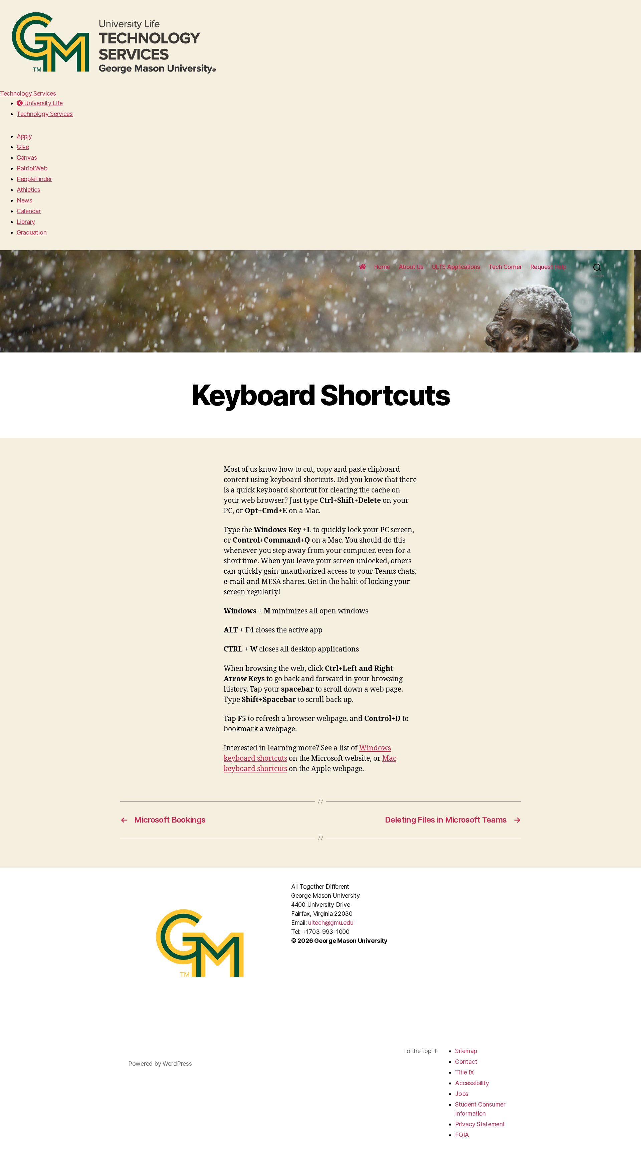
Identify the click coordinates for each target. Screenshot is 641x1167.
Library (26, 221)
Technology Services (28, 93)
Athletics (28, 189)
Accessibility (472, 1082)
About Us (411, 266)
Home (382, 266)
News (24, 200)
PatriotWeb (32, 168)
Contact (466, 1061)
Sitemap (466, 1050)
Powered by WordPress (160, 1063)
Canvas (27, 157)
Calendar (29, 210)
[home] (362, 267)
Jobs (461, 1093)
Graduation (31, 232)
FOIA (462, 1134)
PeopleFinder (34, 178)
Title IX (464, 1072)
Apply (24, 136)
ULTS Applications (456, 266)
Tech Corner (505, 266)
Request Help (548, 266)
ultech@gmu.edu (330, 922)
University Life (42, 103)
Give (23, 146)
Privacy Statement (480, 1124)
